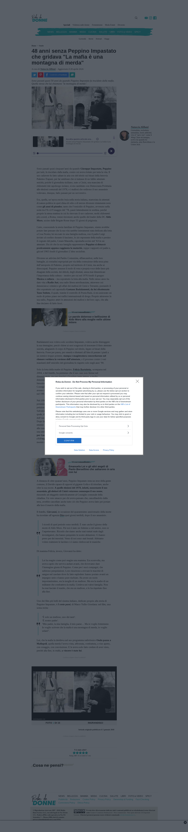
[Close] (138, 382)
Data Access (94, 450)
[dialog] (94, 416)
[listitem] (94, 426)
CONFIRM (69, 441)
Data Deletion (79, 450)
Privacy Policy (108, 450)
